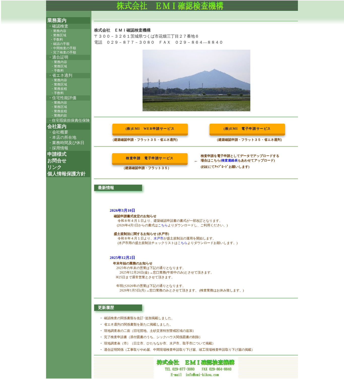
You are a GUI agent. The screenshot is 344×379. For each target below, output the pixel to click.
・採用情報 (58, 148)
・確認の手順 (60, 44)
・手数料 (56, 39)
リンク (54, 167)
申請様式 (56, 154)
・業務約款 (59, 115)
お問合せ (56, 160)
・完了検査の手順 (63, 52)
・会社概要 (58, 132)
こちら (163, 225)
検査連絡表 (229, 160)
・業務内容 (58, 31)
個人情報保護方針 (66, 173)
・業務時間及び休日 (66, 143)
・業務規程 (59, 89)
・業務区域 (58, 35)
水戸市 (158, 238)
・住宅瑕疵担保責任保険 (69, 120)
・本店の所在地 (62, 137)
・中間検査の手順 (63, 48)
